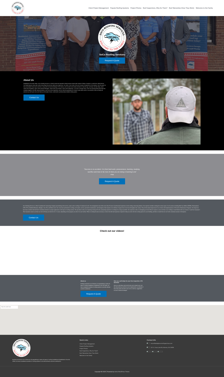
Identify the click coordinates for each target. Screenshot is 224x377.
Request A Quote (112, 60)
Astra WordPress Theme (122, 371)
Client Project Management (98, 8)
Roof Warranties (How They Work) (181, 8)
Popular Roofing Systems (119, 8)
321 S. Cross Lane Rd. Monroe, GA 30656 (162, 347)
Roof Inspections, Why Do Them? (155, 8)
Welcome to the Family (204, 8)
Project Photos (135, 8)
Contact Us (34, 97)
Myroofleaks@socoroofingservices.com (161, 343)
